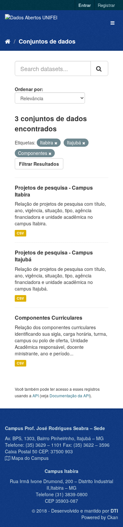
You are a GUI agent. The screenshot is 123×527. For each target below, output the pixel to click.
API (35, 395)
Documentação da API (70, 395)
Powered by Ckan (99, 517)
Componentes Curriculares (48, 317)
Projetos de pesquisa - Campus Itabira (54, 191)
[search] (99, 68)
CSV (20, 233)
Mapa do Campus (30, 458)
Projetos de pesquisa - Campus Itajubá (54, 256)
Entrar (84, 5)
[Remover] (55, 142)
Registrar (106, 5)
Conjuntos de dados (47, 41)
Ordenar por (28, 89)
